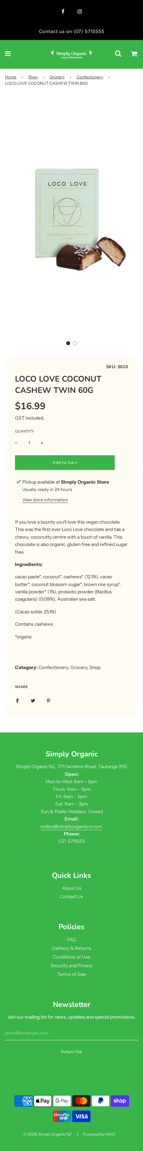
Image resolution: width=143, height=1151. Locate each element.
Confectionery (89, 76)
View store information (45, 499)
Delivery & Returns (71, 948)
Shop (33, 76)
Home (10, 76)
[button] (68, 343)
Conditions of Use (71, 957)
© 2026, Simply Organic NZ (47, 1134)
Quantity (24, 431)
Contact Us (71, 897)
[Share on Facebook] (17, 700)
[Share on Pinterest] (48, 700)
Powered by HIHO (99, 1134)
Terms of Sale (71, 974)
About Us (71, 888)
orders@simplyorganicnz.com (71, 826)
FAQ (71, 940)
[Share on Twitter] (33, 700)
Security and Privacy (71, 966)
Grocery (57, 76)
